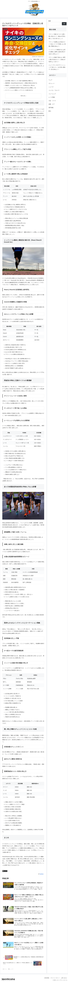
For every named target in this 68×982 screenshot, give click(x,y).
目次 (22, 95)
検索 (49, 21)
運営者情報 (46, 977)
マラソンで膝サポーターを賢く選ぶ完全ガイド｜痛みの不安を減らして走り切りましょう (57, 36)
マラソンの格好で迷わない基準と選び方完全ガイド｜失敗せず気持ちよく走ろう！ (57, 59)
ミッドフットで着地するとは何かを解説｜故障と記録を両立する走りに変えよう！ (57, 52)
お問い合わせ (64, 977)
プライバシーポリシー (55, 977)
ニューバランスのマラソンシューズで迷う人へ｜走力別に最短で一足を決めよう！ (57, 67)
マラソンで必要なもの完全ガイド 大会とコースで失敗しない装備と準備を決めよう (57, 44)
